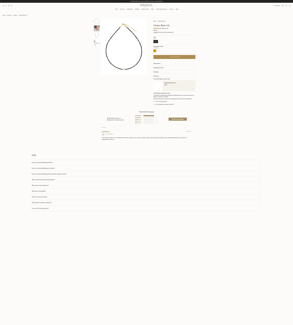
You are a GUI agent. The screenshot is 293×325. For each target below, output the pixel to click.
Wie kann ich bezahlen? (39, 191)
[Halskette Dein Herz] (158, 85)
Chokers (15, 15)
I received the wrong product (40, 208)
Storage (155, 72)
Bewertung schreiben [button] (178, 119)
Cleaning (156, 76)
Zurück (101, 46)
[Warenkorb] (289, 5)
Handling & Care (158, 67)
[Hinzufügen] (193, 89)
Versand (155, 32)
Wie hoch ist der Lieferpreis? (40, 185)
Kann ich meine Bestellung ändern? (42, 162)
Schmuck (9, 15)
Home (3, 15)
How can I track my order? (39, 197)
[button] (122, 9)
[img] (105, 131)
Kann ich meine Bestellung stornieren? (43, 168)
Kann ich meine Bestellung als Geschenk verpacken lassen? (49, 174)
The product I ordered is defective (42, 203)
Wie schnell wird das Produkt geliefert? (43, 180)
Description (156, 63)
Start (154, 21)
